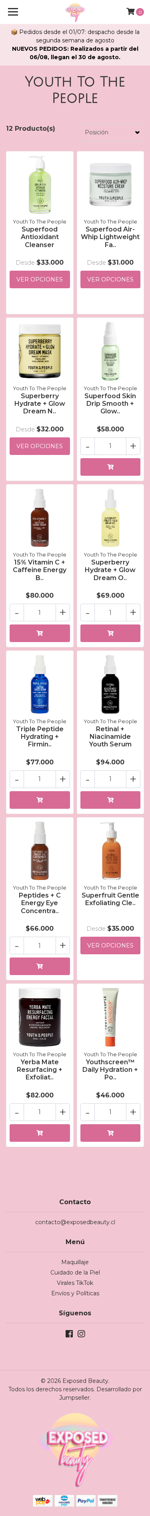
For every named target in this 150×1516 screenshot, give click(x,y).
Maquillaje (75, 1262)
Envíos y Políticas (75, 1293)
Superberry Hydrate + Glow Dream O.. (110, 570)
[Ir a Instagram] (81, 1335)
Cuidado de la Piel (75, 1272)
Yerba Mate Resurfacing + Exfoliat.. (39, 1069)
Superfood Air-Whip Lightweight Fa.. (110, 236)
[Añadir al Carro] (110, 467)
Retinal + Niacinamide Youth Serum (110, 736)
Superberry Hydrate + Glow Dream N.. (39, 403)
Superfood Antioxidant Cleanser (40, 236)
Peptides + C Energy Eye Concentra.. (40, 903)
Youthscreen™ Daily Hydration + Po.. (110, 1069)
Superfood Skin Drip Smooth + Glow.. (110, 403)
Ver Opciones (39, 279)
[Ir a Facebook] (69, 1335)
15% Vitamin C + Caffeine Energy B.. (39, 570)
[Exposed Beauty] (75, 12)
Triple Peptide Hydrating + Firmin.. (40, 736)
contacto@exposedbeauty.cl (75, 1222)
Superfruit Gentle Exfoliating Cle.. (110, 899)
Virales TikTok (75, 1283)
